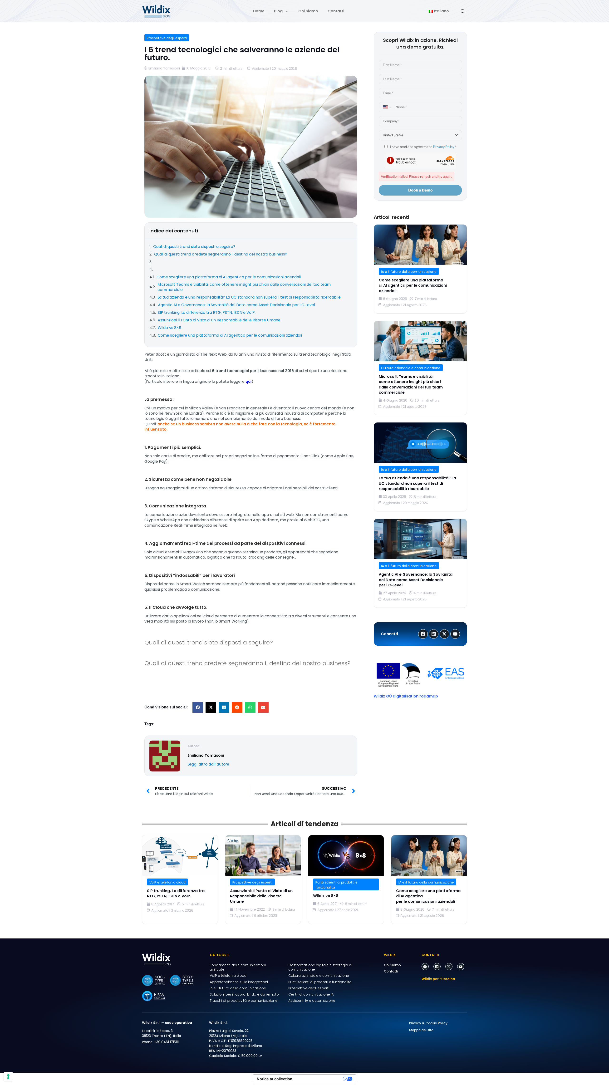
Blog (278, 11)
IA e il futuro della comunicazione (409, 271)
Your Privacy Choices (320, 1078)
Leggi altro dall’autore (208, 764)
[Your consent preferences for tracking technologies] (8, 1076)
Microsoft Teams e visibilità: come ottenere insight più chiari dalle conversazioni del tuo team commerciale (411, 384)
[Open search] (462, 11)
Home (259, 11)
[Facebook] (425, 966)
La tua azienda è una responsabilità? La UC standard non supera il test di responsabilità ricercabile (417, 483)
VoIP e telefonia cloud (167, 882)
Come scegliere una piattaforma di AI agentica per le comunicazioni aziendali (413, 285)
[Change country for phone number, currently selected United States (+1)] (386, 107)
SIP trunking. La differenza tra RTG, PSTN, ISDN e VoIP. (176, 893)
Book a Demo (420, 190)
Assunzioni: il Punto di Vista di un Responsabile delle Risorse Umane (261, 896)
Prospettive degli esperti (167, 38)
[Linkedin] (437, 966)
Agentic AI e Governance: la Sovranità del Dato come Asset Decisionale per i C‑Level (415, 580)
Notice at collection (274, 1078)
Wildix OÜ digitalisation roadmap (406, 696)
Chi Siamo (308, 11)
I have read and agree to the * (422, 147)
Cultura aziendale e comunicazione (410, 368)
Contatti (336, 11)
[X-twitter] (448, 966)
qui (248, 381)
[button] (197, 707)
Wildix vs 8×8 (325, 895)
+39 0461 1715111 (166, 1042)
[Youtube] (460, 966)
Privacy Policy (443, 147)
